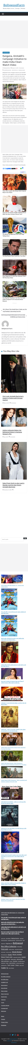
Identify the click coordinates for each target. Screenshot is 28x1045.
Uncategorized (6, 52)
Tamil (8, 965)
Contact (3, 1019)
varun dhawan (11, 968)
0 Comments (21, 67)
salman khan (20, 959)
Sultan (7, 963)
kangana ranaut (22, 70)
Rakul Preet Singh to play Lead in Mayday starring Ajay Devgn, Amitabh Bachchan (13, 485)
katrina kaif (3, 952)
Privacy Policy (4, 1022)
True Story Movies (5, 1005)
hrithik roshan (11, 949)
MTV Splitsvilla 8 (4, 954)
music (10, 954)
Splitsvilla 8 (3, 963)
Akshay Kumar (15, 938)
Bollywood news (4, 973)
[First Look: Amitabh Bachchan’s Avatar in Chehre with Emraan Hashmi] (14, 355)
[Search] (25, 538)
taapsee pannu (4, 965)
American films (4, 940)
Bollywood (18, 943)
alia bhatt (21, 938)
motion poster (8, 952)
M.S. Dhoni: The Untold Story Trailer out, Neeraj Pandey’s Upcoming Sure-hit (15, 310)
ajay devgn (8, 938)
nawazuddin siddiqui (17, 957)
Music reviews (17, 954)
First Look (4, 949)
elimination (19, 946)
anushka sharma (19, 940)
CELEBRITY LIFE (4, 982)
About (2, 1016)
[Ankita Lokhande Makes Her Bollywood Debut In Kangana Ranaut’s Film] (14, 409)
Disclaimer (3, 1025)
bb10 (24, 940)
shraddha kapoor (21, 961)
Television (3, 999)
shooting (15, 961)
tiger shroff (22, 965)
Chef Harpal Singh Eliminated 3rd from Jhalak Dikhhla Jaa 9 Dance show (13, 316)
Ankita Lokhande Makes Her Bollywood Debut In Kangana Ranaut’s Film (12, 432)
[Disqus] (14, 512)
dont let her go (15, 70)
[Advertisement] (14, 34)
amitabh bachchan (7, 70)
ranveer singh (7, 959)
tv (7, 968)
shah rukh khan (5, 961)
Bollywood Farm (7, 67)
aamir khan (3, 938)
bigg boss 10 (9, 943)
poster (24, 957)
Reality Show (4, 996)
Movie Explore (4, 985)
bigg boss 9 (3, 943)
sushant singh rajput (20, 963)
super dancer (12, 963)
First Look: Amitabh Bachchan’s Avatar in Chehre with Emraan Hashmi (13, 398)
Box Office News (4, 979)
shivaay (10, 961)
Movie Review (17, 952)
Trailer (3, 968)
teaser (13, 965)
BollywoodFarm (14, 5)
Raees (2, 959)
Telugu (17, 965)
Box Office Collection (9, 946)
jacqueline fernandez (19, 949)
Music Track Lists (6, 957)
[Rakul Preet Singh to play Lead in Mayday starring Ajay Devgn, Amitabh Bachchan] (14, 443)
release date (13, 959)
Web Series (3, 1011)
